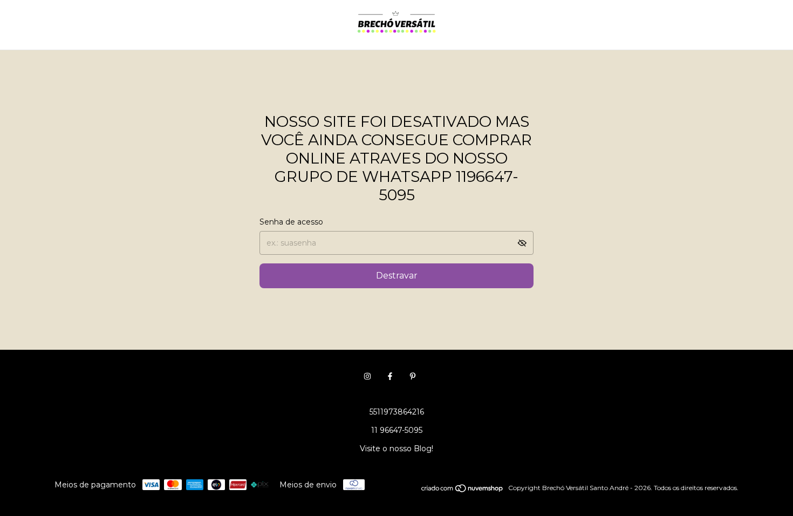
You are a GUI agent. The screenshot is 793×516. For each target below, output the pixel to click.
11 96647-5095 (396, 430)
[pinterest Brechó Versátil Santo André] (412, 376)
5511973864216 (397, 412)
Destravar (397, 275)
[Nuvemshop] (462, 490)
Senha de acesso (291, 222)
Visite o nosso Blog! (396, 448)
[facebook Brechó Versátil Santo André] (390, 376)
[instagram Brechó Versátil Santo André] (367, 376)
